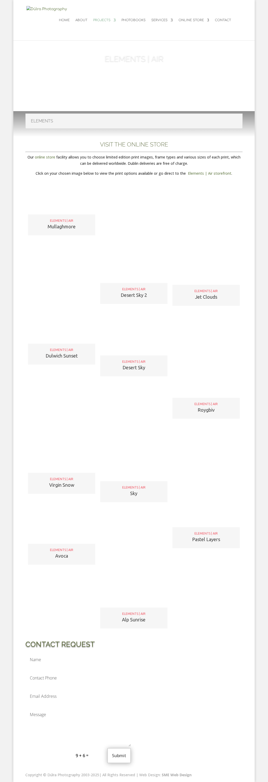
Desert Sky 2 (134, 295)
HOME (64, 20)
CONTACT (223, 20)
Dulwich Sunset (62, 355)
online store (45, 157)
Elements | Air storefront (209, 173)
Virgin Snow (61, 485)
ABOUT (81, 20)
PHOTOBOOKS (133, 20)
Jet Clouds (206, 296)
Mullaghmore (62, 226)
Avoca (61, 555)
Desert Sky (133, 367)
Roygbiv (206, 409)
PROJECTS (101, 20)
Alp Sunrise (134, 619)
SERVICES (159, 20)
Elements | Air (61, 220)
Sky (133, 493)
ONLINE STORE (191, 20)
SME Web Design (176, 774)
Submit (119, 755)
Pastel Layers (206, 539)
